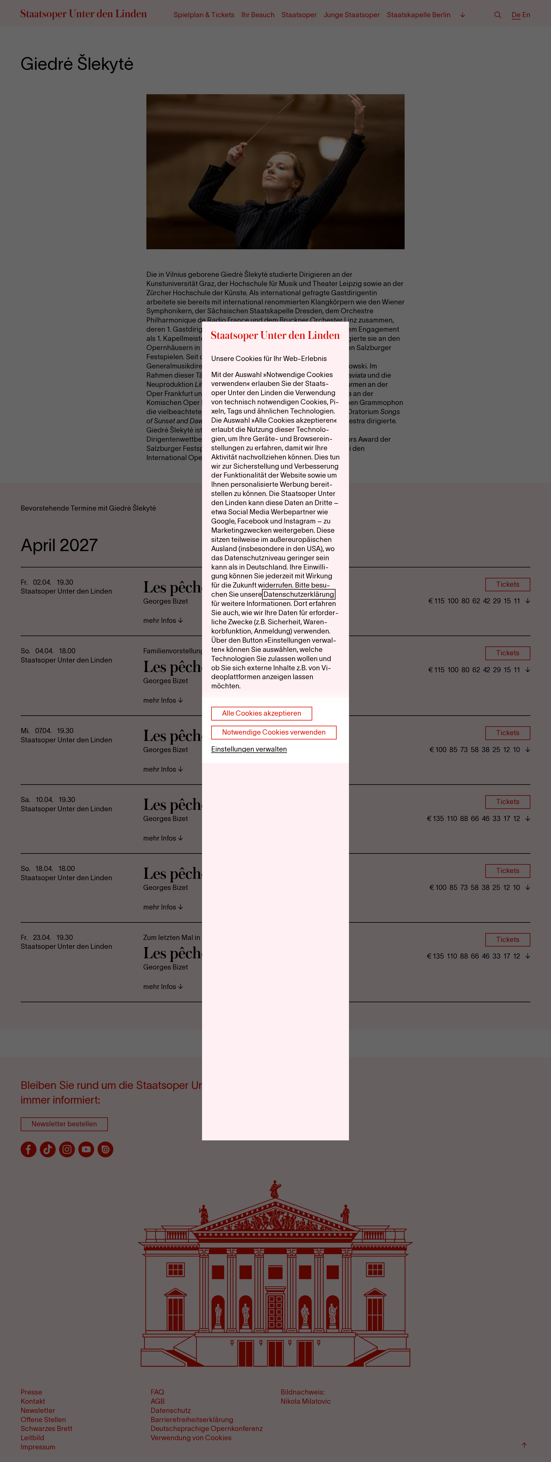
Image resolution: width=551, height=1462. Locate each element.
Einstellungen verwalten (249, 749)
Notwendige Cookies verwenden (274, 732)
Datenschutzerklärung (298, 594)
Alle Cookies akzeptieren (261, 713)
